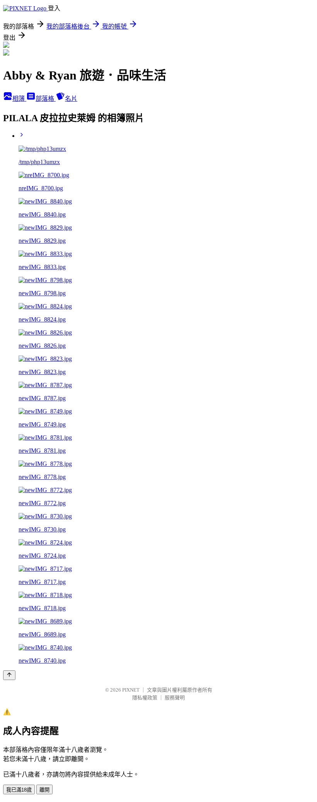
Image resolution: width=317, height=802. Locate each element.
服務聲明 (175, 697)
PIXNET (131, 690)
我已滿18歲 (19, 790)
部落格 (46, 98)
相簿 (19, 98)
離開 (44, 790)
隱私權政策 (144, 697)
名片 (71, 98)
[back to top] (9, 675)
